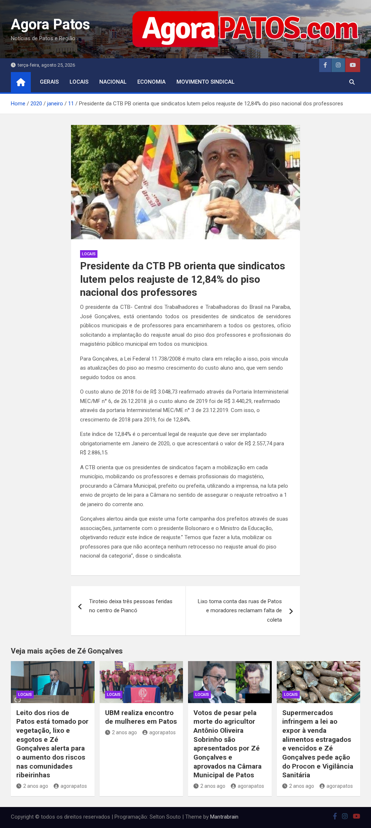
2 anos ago (35, 786)
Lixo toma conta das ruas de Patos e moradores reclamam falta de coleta (240, 610)
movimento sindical (205, 82)
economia (151, 82)
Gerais (49, 82)
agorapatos (74, 786)
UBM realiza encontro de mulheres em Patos (141, 717)
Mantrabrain (224, 817)
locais (79, 82)
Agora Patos (50, 24)
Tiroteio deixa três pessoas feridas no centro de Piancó (130, 606)
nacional (112, 82)
